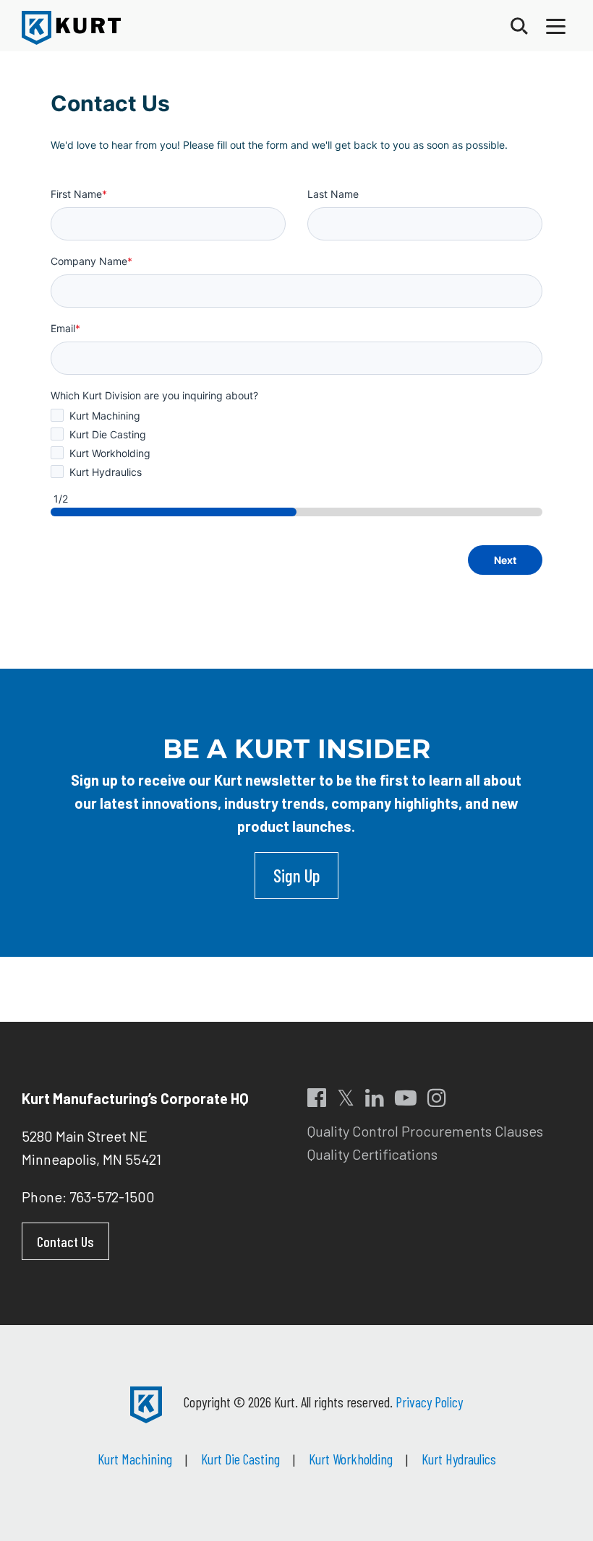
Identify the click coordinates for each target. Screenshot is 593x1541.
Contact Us (65, 1241)
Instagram (436, 1097)
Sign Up (296, 875)
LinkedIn (374, 1097)
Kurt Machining (135, 1458)
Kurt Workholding (351, 1458)
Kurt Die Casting (240, 1458)
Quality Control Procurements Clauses (425, 1131)
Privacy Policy (429, 1401)
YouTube (406, 1097)
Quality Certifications (372, 1154)
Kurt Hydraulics (459, 1458)
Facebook (316, 1097)
